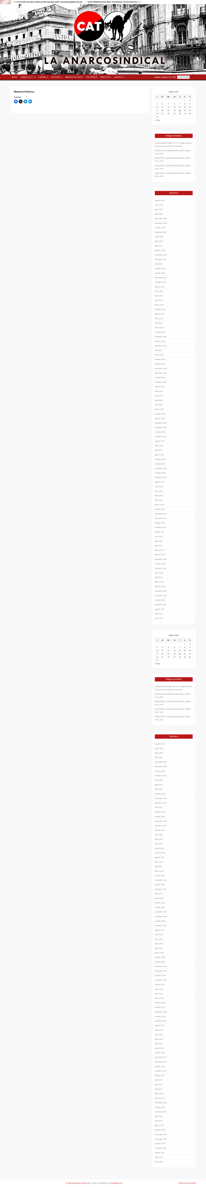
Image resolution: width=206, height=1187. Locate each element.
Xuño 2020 (159, 396)
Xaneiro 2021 (160, 364)
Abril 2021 (158, 350)
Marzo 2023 (159, 305)
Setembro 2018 (160, 477)
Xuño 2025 (159, 237)
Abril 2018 (158, 500)
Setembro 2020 (160, 382)
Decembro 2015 (161, 591)
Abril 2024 (158, 264)
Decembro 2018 (161, 468)
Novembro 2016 (161, 559)
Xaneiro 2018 (160, 509)
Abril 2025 (158, 246)
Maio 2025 (159, 241)
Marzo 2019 (159, 455)
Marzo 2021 (159, 355)
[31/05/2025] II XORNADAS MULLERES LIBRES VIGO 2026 (173, 167)
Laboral (42, 77)
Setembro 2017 (160, 527)
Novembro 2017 (161, 518)
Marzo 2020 (159, 409)
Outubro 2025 (160, 228)
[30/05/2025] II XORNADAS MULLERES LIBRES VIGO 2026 (173, 174)
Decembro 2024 (161, 255)
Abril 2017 (158, 546)
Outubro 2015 (160, 600)
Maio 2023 (159, 296)
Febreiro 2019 (160, 459)
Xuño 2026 (159, 205)
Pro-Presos (91, 77)
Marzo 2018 (159, 505)
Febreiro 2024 (160, 269)
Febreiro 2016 (160, 586)
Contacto (119, 77)
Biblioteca (106, 77)
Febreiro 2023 (160, 309)
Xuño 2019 (159, 446)
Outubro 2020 (160, 377)
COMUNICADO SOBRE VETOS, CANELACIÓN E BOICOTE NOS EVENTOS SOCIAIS (173, 144)
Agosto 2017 (160, 532)
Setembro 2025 (160, 232)
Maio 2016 (159, 573)
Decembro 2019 (161, 423)
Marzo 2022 (159, 328)
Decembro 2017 (161, 514)
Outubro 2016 (160, 564)
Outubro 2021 (160, 341)
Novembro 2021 (161, 337)
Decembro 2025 (161, 218)
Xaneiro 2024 (160, 273)
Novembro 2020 (161, 373)
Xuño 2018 (159, 491)
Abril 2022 (158, 323)
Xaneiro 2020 (160, 418)
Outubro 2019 (160, 432)
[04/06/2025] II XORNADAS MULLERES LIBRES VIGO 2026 (173, 159)
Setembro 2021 (160, 346)
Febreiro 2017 (160, 555)
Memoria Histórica (74, 77)
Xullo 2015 (159, 614)
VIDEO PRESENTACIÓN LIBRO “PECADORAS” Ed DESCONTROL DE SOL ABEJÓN (82, 2)
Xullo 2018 (159, 487)
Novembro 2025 (161, 223)
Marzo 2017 (159, 550)
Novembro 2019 (161, 427)
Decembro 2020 (161, 368)
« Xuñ (157, 120)
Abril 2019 (158, 450)
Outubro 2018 (160, 473)
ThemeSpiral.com (115, 1183)
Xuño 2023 (159, 291)
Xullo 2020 (159, 391)
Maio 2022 (159, 318)
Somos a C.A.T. (27, 77)
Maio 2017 (159, 541)
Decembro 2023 (161, 278)
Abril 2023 (158, 300)
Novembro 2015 (161, 596)
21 (180, 110)
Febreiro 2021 (160, 359)
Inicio (14, 77)
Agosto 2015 (160, 609)
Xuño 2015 (159, 618)
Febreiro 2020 (160, 414)
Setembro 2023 (160, 282)
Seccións (55, 77)
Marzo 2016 (159, 582)
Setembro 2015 (160, 605)
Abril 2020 (158, 405)
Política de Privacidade (187, 1183)
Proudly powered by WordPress (78, 1183)
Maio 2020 (159, 400)
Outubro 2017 (160, 523)
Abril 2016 (158, 577)
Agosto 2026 (160, 200)
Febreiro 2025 (160, 250)
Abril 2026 (158, 214)
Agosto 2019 (160, 441)
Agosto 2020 (160, 387)
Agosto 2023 (160, 287)
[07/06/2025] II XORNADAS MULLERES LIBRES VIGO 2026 (173, 152)
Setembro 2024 (160, 259)
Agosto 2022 (160, 314)
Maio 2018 (159, 496)
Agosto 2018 (160, 482)
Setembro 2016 (160, 568)
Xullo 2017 (159, 537)
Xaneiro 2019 (160, 464)
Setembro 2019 (160, 436)
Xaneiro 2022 (160, 332)
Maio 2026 (159, 209)
